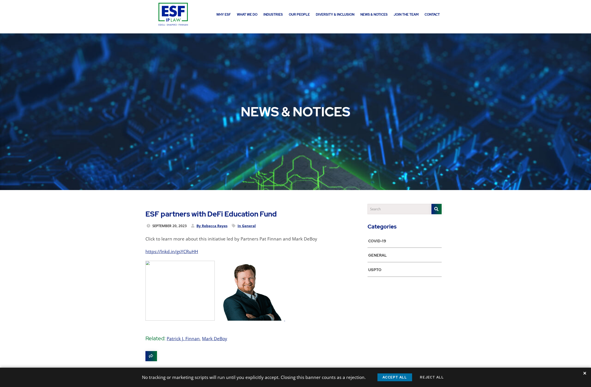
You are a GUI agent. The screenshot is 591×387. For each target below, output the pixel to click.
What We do (247, 14)
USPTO (374, 269)
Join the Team (406, 14)
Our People (299, 14)
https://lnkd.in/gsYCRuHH (171, 252)
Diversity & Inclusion (335, 14)
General (377, 255)
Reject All (432, 377)
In (247, 225)
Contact (432, 14)
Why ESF (223, 14)
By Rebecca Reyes (211, 225)
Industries (273, 14)
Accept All (395, 377)
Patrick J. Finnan (183, 339)
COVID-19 (377, 241)
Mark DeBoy (214, 339)
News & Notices (374, 14)
